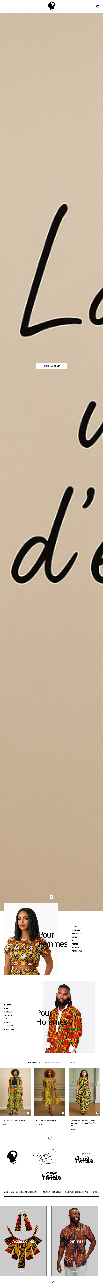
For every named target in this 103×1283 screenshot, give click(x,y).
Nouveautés (34, 1062)
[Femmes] (23, 1241)
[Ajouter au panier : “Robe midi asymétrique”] (62, 1113)
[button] (51, 366)
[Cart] (97, 6)
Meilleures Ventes (54, 1062)
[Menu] (5, 6)
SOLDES (71, 1062)
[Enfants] (75, 1241)
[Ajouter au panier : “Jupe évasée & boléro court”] (28, 1113)
